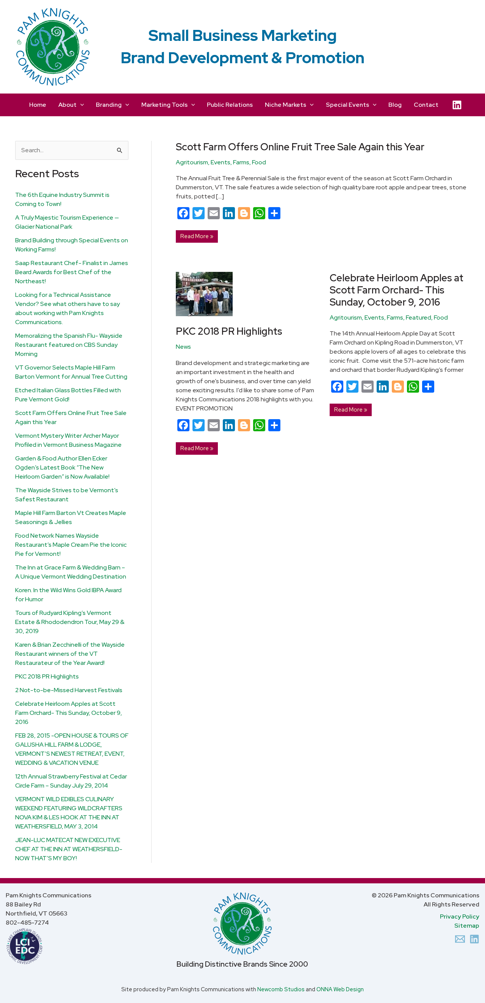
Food (259, 162)
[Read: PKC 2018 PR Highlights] (204, 294)
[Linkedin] (474, 939)
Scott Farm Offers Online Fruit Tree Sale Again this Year (300, 146)
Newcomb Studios (281, 989)
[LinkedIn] (457, 105)
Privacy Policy (459, 916)
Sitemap (466, 926)
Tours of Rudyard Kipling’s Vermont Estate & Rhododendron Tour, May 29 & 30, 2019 (69, 622)
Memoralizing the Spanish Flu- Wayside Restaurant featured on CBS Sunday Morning (68, 345)
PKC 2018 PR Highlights (47, 676)
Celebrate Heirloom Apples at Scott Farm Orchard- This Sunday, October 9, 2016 (68, 713)
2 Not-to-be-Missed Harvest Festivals (68, 690)
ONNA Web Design (340, 989)
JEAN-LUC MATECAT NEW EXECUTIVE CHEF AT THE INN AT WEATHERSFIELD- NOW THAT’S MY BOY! (68, 849)
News (183, 347)
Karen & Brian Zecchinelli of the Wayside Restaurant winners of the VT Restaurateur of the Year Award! (70, 654)
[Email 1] (460, 939)
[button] (80, 105)
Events (220, 162)
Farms (241, 162)
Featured (418, 317)
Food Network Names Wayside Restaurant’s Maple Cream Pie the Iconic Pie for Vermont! (71, 545)
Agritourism (192, 162)
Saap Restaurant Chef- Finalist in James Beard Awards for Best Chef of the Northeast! (71, 272)
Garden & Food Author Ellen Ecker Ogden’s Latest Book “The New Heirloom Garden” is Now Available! (62, 467)
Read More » (196, 235)
